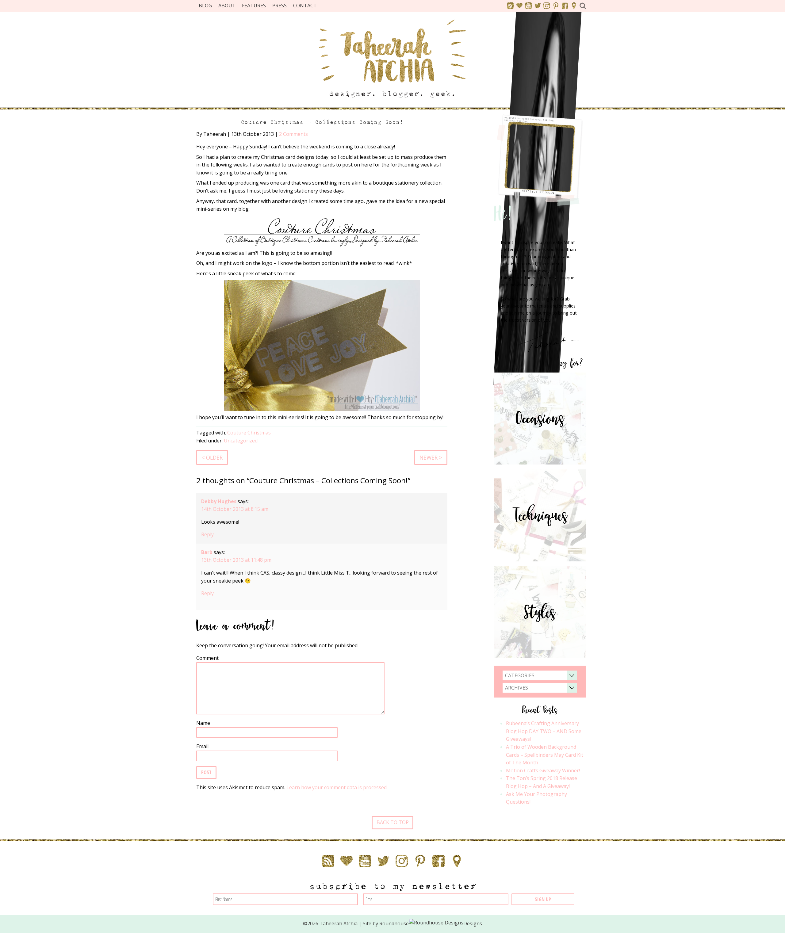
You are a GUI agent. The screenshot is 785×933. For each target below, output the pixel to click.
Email (202, 746)
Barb (207, 552)
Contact (305, 5)
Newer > (430, 457)
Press (279, 5)
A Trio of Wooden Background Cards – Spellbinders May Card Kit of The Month (544, 755)
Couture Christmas (249, 432)
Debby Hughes (218, 501)
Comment (207, 658)
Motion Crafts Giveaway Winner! (543, 770)
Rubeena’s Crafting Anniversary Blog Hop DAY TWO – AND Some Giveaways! (543, 731)
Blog (205, 5)
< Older (212, 457)
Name (203, 723)
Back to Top (393, 822)
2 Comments (293, 134)
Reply (207, 534)
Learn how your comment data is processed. (337, 787)
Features (254, 5)
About (227, 5)
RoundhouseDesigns (430, 923)
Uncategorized (241, 440)
